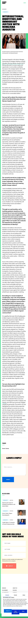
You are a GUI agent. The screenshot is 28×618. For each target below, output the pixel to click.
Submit (8, 479)
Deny (23, 611)
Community (5, 11)
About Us (15, 588)
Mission (4, 588)
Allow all (7, 610)
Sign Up (11, 566)
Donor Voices (5, 448)
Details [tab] (15, 595)
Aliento (22, 400)
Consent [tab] (7, 595)
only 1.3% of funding (17, 316)
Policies (15, 590)
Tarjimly (4, 402)
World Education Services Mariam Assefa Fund (13, 62)
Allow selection (15, 612)
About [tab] (24, 595)
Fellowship (5, 590)
